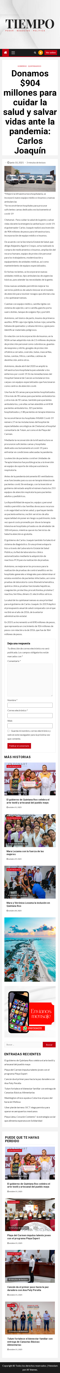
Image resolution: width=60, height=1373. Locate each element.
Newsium (53, 1365)
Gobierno (22, 66)
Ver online (51, 52)
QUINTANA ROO (34, 66)
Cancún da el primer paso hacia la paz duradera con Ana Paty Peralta (28, 1289)
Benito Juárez (14, 1254)
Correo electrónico (17, 710)
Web (9, 720)
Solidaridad (13, 1202)
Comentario (14, 661)
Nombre (12, 700)
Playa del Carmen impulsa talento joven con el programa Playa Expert (29, 1237)
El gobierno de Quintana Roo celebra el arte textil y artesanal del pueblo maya (28, 1185)
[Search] (35, 52)
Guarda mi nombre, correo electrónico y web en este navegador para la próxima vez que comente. (29, 734)
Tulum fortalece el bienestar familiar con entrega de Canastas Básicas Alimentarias (30, 1341)
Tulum (11, 1305)
